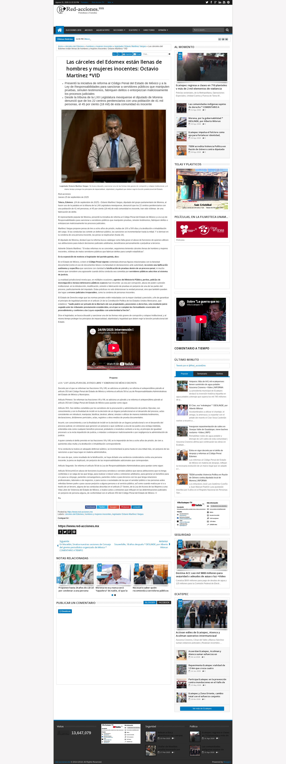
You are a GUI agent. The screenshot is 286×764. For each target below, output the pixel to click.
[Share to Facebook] (61, 582)
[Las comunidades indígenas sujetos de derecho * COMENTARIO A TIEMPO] (182, 108)
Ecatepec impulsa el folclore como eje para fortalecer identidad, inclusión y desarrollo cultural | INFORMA (206, 134)
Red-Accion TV (98, 2)
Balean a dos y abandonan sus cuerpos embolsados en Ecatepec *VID (171, 734)
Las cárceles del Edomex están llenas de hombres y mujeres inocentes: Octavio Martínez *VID (114, 68)
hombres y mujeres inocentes (98, 514)
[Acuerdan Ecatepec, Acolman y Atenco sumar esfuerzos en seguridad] (182, 655)
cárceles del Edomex (74, 514)
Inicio (60, 30)
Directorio (149, 30)
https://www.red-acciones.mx (80, 512)
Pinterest (228, 2)
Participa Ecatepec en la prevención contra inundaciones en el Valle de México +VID (207, 681)
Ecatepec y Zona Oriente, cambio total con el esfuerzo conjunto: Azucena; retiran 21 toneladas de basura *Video (206, 695)
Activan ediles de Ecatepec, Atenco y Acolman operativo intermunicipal (198, 634)
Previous (169, 580)
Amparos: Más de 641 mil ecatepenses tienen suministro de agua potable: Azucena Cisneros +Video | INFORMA (206, 384)
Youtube (224, 2)
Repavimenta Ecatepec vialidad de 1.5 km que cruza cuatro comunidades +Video (207, 667)
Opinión (162, 30)
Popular (184, 374)
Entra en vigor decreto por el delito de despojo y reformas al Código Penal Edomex (206, 453)
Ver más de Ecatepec (202, 708)
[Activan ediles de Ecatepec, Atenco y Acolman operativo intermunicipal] (202, 614)
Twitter (207, 2)
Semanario (202, 374)
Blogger (150, 602)
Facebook (211, 2)
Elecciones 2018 (73, 30)
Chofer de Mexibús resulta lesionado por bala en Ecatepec (169, 748)
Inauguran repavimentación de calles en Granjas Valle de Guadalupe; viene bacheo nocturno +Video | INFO (208, 429)
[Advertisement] (168, 15)
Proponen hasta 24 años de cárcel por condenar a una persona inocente (76, 589)
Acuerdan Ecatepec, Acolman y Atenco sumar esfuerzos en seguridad (205, 653)
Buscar (227, 30)
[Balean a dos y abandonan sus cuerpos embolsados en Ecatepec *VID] (151, 737)
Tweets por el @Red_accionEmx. (191, 365)
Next (58, 580)
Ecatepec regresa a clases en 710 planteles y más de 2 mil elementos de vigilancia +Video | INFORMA (201, 87)
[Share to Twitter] (65, 582)
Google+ (215, 2)
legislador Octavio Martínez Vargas (127, 514)
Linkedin (220, 2)
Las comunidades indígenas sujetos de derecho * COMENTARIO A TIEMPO (207, 106)
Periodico (84, 2)
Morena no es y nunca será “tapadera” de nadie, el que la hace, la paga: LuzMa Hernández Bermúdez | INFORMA (113, 589)
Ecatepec (133, 30)
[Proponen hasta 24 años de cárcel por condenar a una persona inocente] (77, 574)
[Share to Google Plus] (68, 582)
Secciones (118, 30)
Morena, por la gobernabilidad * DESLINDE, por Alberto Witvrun (110, 39)
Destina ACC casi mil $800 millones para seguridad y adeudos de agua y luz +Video (201, 574)
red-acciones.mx (62, 762)
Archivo (89, 30)
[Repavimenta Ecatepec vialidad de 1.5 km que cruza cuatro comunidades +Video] (182, 669)
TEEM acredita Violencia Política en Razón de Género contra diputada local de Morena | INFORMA (207, 148)
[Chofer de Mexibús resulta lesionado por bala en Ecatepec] (151, 751)
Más (109, 2)
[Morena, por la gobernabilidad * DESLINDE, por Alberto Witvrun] (182, 122)
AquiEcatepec (103, 30)
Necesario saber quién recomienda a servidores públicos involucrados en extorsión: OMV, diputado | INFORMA (150, 589)
